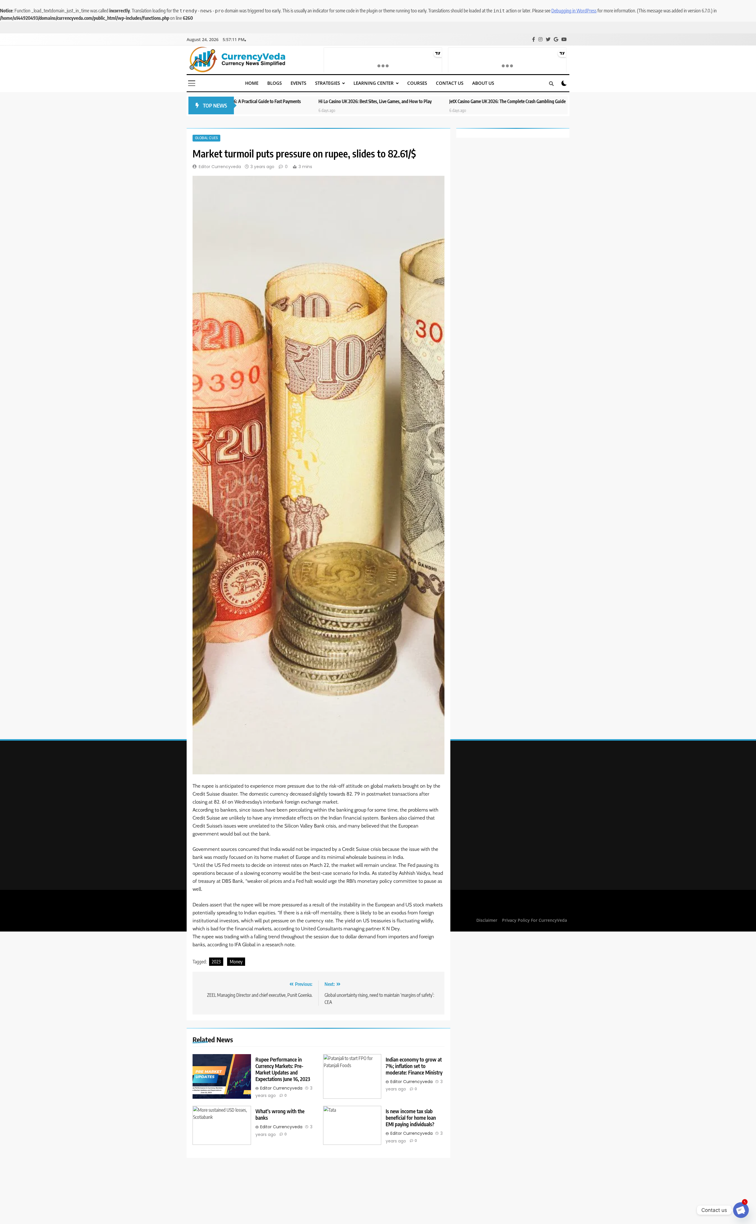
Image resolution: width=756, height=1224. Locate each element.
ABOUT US (483, 83)
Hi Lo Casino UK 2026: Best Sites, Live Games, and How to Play (279, 101)
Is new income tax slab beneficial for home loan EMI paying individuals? (411, 1117)
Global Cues (206, 138)
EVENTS (298, 83)
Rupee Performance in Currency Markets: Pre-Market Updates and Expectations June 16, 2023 (282, 1069)
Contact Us (449, 83)
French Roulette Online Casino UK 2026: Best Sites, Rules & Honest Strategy (556, 101)
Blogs (274, 83)
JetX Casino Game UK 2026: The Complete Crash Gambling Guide (411, 101)
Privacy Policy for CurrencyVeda (534, 920)
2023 (216, 962)
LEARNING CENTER (373, 83)
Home (251, 83)
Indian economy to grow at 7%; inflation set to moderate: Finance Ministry (414, 1066)
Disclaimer (486, 920)
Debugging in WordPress (574, 11)
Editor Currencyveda (220, 167)
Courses (417, 83)
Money (236, 962)
